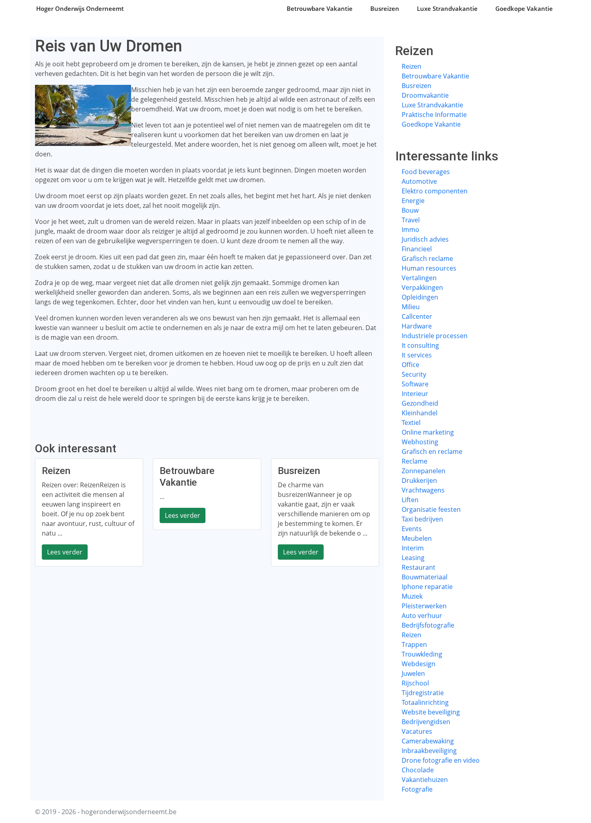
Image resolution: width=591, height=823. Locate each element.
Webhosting (420, 441)
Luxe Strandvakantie (447, 8)
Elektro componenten (435, 191)
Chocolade (418, 770)
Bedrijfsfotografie (428, 625)
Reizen (411, 66)
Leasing (413, 557)
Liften (410, 499)
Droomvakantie (425, 95)
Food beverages (426, 171)
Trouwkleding (422, 654)
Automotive (419, 181)
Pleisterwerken (424, 605)
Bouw (410, 210)
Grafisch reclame (427, 258)
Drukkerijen (419, 480)
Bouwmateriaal (424, 577)
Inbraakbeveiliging (429, 750)
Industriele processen (435, 335)
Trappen (414, 644)
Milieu (411, 306)
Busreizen (384, 8)
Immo (410, 229)
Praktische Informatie (434, 114)
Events (412, 528)
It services (417, 355)
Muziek (412, 596)
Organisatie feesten (431, 509)
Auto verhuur (422, 615)
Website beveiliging (431, 712)
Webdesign (418, 663)
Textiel (411, 422)
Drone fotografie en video (441, 760)
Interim (413, 548)
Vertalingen (419, 277)
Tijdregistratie (423, 692)
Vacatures (417, 731)
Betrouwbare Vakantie (320, 8)
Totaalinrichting (425, 702)
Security (414, 374)
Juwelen (413, 673)
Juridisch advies (425, 239)
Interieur (415, 393)
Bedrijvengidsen (426, 721)
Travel (411, 219)
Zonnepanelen (423, 470)
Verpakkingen (422, 287)
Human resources (429, 268)
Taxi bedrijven (422, 519)
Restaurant (418, 567)
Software (415, 384)
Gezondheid (420, 403)
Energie (413, 200)
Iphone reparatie (427, 586)
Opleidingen (420, 297)
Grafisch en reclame (432, 451)
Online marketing (428, 432)
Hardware (417, 326)
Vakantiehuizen (425, 779)
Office (410, 364)
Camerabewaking (428, 741)
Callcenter (417, 316)
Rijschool (415, 683)
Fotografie (417, 789)
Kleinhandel (419, 412)
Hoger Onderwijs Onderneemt (80, 8)
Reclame (414, 461)
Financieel (417, 248)
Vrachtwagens (423, 490)
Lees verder (64, 552)
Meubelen (417, 538)
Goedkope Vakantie (524, 8)
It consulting (420, 345)
